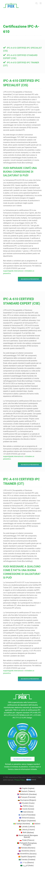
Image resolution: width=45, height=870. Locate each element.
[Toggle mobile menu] (41, 3)
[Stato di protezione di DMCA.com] (31, 780)
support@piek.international (13, 271)
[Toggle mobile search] (36, 3)
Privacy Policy (19, 780)
